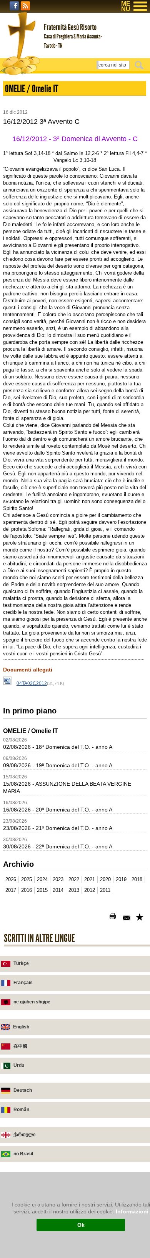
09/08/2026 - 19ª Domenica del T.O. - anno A (57, 765)
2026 (10, 879)
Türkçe (21, 963)
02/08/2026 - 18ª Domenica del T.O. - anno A (57, 747)
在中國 (20, 1046)
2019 (121, 879)
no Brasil (23, 1153)
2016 (26, 890)
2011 (105, 890)
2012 (89, 890)
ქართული (24, 1134)
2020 (105, 879)
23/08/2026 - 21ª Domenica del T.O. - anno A (57, 828)
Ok (81, 1225)
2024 (42, 879)
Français (23, 982)
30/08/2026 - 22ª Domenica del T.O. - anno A (57, 846)
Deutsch (22, 1090)
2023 (58, 879)
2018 (137, 879)
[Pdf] (101, 917)
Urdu (18, 1065)
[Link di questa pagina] (140, 917)
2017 (10, 890)
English (21, 1027)
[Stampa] (114, 917)
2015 (42, 890)
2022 (73, 879)
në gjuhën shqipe (31, 1002)
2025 (26, 879)
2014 (58, 890)
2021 (89, 879)
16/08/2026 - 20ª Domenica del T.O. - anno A (57, 809)
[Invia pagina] (127, 917)
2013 (73, 890)
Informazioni (132, 1211)
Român (21, 1109)
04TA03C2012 (32, 683)
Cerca (140, 65)
